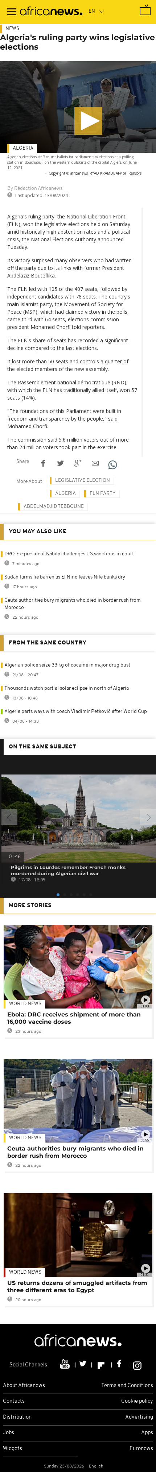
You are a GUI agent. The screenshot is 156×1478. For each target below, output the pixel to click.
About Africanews (24, 1386)
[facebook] (120, 1365)
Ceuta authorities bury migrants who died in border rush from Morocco (75, 1152)
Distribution (17, 1417)
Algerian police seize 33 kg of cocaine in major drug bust (67, 665)
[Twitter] (83, 1365)
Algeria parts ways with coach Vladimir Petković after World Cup (75, 711)
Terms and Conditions (127, 1386)
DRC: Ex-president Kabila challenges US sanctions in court (69, 554)
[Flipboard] (102, 1365)
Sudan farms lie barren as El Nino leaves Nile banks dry (64, 577)
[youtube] (65, 1365)
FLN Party (103, 493)
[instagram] (137, 1365)
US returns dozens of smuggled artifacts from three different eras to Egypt (77, 1286)
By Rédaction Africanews (34, 188)
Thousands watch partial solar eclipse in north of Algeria (66, 688)
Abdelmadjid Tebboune (54, 506)
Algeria (23, 148)
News (12, 29)
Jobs (8, 1433)
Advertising (139, 1417)
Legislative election (82, 480)
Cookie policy (137, 1401)
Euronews (141, 1449)
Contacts (14, 1401)
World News (25, 1004)
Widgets (12, 1449)
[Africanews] (51, 12)
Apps (147, 1433)
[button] (88, 121)
